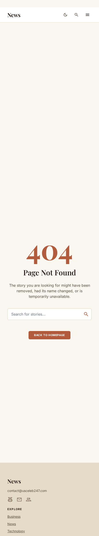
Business (13, 516)
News (13, 14)
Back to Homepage (49, 335)
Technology (16, 531)
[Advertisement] (49, 74)
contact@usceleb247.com (27, 491)
